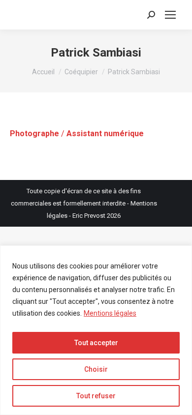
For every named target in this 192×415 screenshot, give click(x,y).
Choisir (96, 369)
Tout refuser (96, 396)
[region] (96, 330)
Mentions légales (110, 313)
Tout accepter (96, 343)
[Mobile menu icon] (170, 14)
